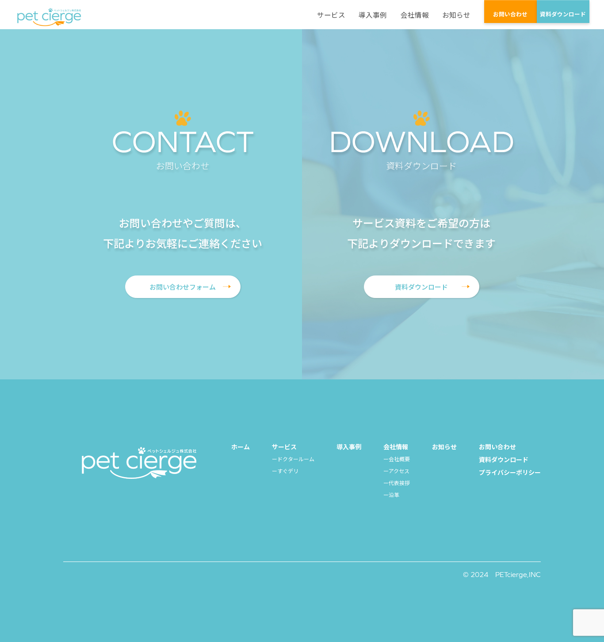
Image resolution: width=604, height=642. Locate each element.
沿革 (394, 494)
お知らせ (456, 15)
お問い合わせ (510, 14)
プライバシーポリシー (510, 472)
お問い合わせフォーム (182, 286)
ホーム (240, 446)
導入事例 (373, 15)
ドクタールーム (295, 458)
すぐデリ (287, 470)
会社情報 (415, 15)
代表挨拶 (399, 482)
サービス (331, 15)
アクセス (399, 470)
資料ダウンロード (563, 14)
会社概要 (399, 458)
